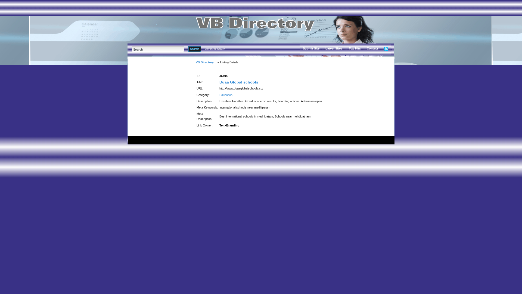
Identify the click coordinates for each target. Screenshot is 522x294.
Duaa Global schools (238, 82)
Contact (372, 48)
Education (225, 95)
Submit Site (311, 48)
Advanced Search (215, 49)
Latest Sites (333, 48)
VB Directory (205, 62)
